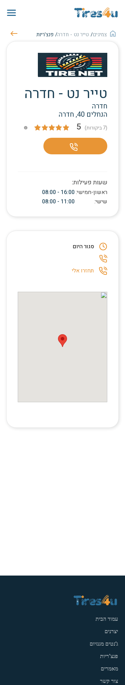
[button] (62, 340)
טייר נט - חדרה (73, 34)
